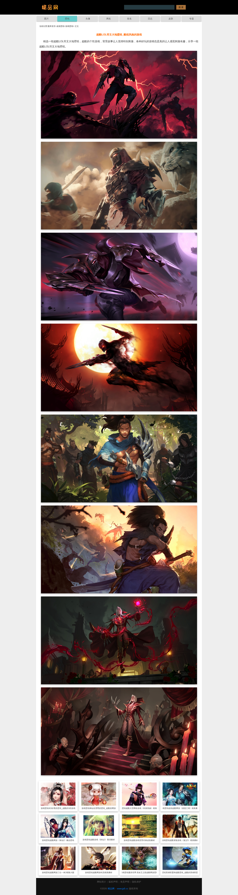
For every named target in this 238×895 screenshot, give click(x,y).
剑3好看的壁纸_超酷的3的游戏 (62, 808)
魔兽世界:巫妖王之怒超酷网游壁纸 (143, 872)
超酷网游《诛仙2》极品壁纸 (62, 840)
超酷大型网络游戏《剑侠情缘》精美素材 (143, 808)
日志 (150, 18)
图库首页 (51, 26)
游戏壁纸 (69, 26)
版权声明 (113, 881)
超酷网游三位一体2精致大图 (62, 872)
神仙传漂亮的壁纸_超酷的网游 (102, 808)
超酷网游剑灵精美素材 (102, 872)
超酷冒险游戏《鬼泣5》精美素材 (184, 840)
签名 (129, 18)
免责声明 (124, 881)
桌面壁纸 (60, 26)
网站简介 (101, 881)
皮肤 (171, 18)
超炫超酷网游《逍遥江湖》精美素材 (183, 808)
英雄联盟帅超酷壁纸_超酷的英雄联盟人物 (184, 872)
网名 (108, 18)
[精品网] (50, 7)
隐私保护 (136, 881)
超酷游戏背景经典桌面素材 (143, 840)
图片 (46, 18)
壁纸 (67, 18)
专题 (191, 18)
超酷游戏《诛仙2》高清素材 (102, 840)
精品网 (111, 888)
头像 (88, 18)
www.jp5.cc (122, 888)
